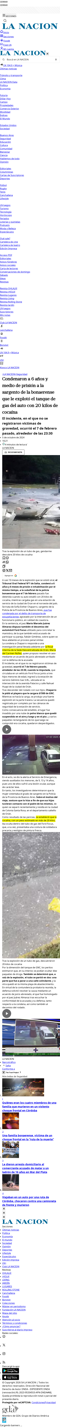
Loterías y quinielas (10, 221)
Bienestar (5, 151)
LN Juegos (5, 205)
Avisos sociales (8, 265)
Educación (5, 141)
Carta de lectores (9, 268)
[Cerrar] (47, 54)
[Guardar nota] (4, 558)
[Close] (4, 1209)
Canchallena (6, 195)
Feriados (4, 218)
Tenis (2, 191)
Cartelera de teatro (10, 245)
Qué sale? (5, 238)
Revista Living (7, 298)
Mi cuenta (8, 49)
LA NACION (8, 374)
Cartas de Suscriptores (12, 175)
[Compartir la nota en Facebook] (4, 570)
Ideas (3, 278)
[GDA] (10, 1412)
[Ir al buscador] (5, 20)
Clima (3, 78)
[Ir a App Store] (10, 1379)
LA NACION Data (8, 82)
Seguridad (5, 138)
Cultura (4, 145)
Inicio (6, 32)
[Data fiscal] (4, 1422)
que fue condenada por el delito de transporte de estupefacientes (27, 613)
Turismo (4, 208)
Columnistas (6, 171)
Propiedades (6, 105)
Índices (4, 115)
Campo (4, 102)
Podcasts (5, 225)
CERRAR (4, 2)
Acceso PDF (6, 255)
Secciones (8, 36)
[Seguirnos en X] (4, 1345)
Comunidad (6, 148)
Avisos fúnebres (8, 261)
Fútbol (3, 185)
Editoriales (5, 168)
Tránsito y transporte (11, 75)
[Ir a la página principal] (30, 28)
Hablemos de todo (10, 158)
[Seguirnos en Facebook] (4, 1337)
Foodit (6, 40)
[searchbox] (29, 59)
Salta (8, 1065)
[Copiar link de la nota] (4, 566)
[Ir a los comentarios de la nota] (7, 558)
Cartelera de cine (9, 241)
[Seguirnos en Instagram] (4, 1354)
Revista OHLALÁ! (8, 288)
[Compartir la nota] (4, 562)
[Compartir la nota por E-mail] (10, 570)
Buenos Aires (7, 135)
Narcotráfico (9, 1062)
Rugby (3, 188)
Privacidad (50, 1402)
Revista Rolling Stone (11, 301)
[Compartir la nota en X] (7, 570)
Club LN (7, 44)
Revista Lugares (8, 295)
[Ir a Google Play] (10, 1372)
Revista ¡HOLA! (7, 291)
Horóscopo (6, 215)
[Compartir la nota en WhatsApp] (7, 562)
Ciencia (4, 155)
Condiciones (38, 1402)
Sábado (4, 275)
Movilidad (5, 111)
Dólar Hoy (5, 98)
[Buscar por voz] (56, 59)
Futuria (4, 95)
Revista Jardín (7, 305)
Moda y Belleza (8, 228)
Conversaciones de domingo (15, 271)
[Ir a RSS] (4, 1363)
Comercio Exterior (9, 108)
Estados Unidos (8, 125)
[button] (30, 210)
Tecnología (5, 211)
